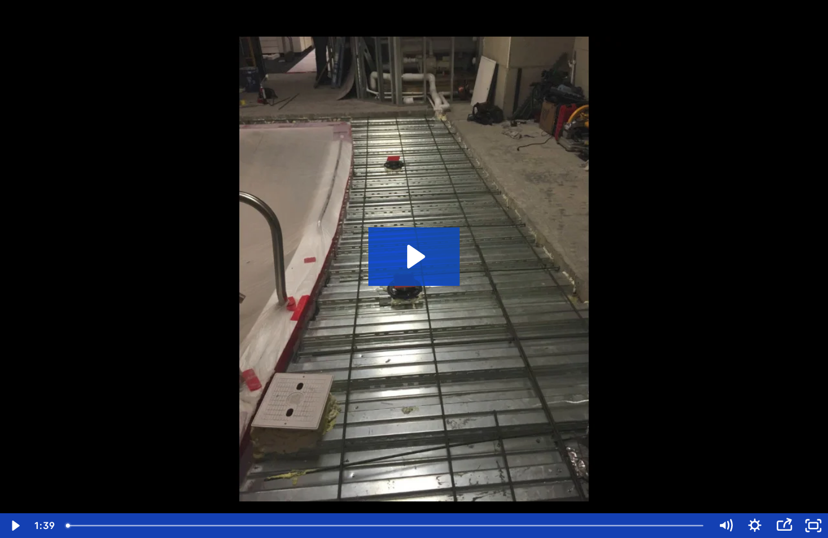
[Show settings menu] (754, 525)
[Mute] (725, 525)
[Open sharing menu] (784, 525)
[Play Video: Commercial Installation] (414, 256)
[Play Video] (14, 525)
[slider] (386, 525)
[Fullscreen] (813, 525)
